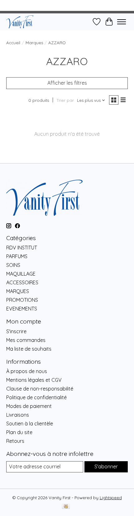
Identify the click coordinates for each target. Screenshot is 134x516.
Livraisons (17, 415)
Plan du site (19, 432)
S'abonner (106, 466)
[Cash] (66, 507)
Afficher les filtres (67, 83)
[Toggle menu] (121, 22)
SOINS (13, 265)
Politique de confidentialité (36, 397)
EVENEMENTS (21, 308)
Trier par (65, 100)
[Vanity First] (19, 21)
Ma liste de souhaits (28, 349)
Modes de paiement (29, 406)
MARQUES (17, 291)
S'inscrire (16, 331)
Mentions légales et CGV (34, 380)
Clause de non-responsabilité (39, 389)
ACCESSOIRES (22, 282)
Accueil (13, 42)
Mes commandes (25, 340)
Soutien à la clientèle (29, 423)
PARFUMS (16, 256)
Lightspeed (111, 497)
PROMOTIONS (22, 300)
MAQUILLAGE (21, 274)
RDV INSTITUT (21, 247)
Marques (34, 42)
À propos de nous (26, 371)
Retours (15, 441)
